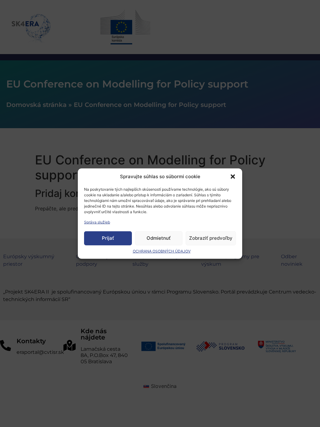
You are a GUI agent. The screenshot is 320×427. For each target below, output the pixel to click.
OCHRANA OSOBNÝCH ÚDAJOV (162, 251)
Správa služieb (97, 221)
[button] (233, 176)
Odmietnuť (159, 238)
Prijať (108, 238)
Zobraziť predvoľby (210, 238)
